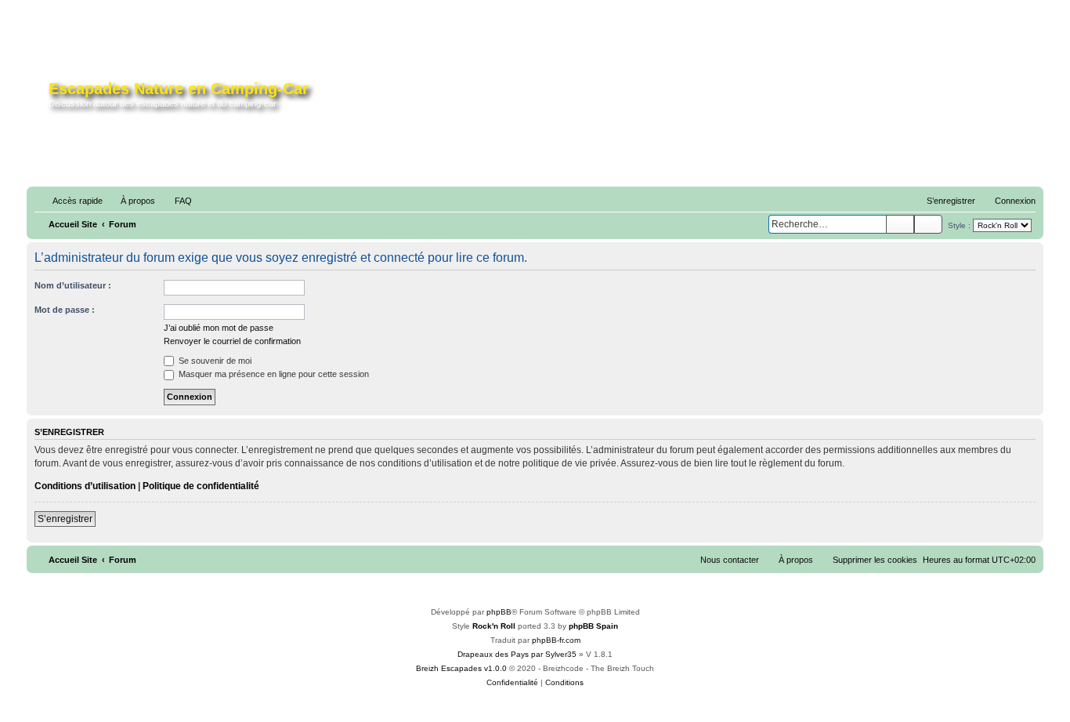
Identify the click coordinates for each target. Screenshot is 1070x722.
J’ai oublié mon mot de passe (218, 327)
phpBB (499, 612)
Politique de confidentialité (201, 486)
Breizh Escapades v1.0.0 (461, 668)
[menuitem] (131, 200)
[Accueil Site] (40, 97)
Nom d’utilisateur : (72, 285)
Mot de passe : (64, 309)
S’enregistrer (65, 518)
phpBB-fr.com (556, 640)
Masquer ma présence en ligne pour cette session (272, 374)
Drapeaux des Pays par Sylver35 (517, 654)
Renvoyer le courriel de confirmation (232, 341)
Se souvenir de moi (213, 360)
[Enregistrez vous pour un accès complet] (763, 100)
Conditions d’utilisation (85, 486)
